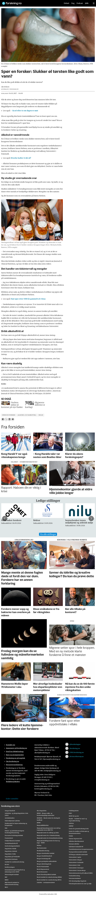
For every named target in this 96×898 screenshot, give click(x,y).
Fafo (6, 828)
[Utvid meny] (93, 3)
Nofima (39, 845)
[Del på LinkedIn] (9, 419)
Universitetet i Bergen (75, 860)
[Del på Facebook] (2, 419)
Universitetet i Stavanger (76, 868)
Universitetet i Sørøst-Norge (77, 870)
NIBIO (6, 880)
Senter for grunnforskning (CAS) (79, 828)
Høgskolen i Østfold (11, 851)
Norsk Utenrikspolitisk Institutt (46, 874)
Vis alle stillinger (48, 534)
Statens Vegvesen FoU (75, 838)
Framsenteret (9, 838)
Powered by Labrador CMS (48, 894)
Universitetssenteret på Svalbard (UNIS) (81, 873)
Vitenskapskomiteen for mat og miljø (80, 883)
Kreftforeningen (10, 867)
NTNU (38, 822)
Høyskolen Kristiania (11, 859)
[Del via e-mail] (12, 419)
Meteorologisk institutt (12, 874)
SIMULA (71, 823)
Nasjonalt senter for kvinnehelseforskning (50, 838)
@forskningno (75, 744)
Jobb (86, 3)
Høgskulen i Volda (10, 854)
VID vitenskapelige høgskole (77, 881)
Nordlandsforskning (43, 850)
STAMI (71, 836)
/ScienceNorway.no (76, 756)
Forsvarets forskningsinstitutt (14, 835)
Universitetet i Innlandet (76, 862)
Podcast (80, 3)
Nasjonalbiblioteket (43, 825)
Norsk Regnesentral (43, 869)
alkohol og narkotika (27, 415)
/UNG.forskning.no (76, 752)
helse (41, 415)
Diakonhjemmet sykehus (12, 820)
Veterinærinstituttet (75, 878)
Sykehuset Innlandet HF (76, 846)
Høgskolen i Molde (10, 848)
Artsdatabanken (9, 818)
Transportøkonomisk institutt (78, 852)
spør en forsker (8, 415)
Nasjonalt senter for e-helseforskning (48, 835)
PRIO (70, 813)
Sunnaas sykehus (74, 844)
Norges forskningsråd (43, 858)
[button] (4, 518)
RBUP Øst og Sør (74, 816)
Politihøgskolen (74, 810)
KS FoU (7, 864)
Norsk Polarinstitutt (43, 866)
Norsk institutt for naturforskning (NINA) (49, 877)
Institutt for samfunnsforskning (14, 862)
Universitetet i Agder (75, 857)
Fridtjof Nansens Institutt (12, 840)
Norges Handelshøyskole (44, 856)
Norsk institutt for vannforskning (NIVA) (49, 880)
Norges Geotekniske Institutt (45, 853)
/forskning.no (74, 748)
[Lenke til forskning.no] (30, 2)
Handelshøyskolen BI (11, 843)
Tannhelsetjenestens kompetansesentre (81, 849)
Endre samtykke (12, 799)
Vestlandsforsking (74, 875)
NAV (6, 877)
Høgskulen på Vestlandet (12, 856)
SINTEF (71, 826)
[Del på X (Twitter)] (6, 419)
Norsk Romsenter (42, 872)
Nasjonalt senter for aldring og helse (48, 832)
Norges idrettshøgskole (44, 864)
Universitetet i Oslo (74, 865)
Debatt (66, 3)
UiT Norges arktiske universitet (78, 854)
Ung (73, 3)
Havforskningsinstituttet (12, 846)
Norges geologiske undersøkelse (47, 861)
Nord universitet (41, 848)
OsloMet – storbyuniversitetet (46, 882)
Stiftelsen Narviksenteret (76, 841)
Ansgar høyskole (10, 810)
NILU (6, 887)
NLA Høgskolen (41, 810)
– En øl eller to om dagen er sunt (24, 111)
